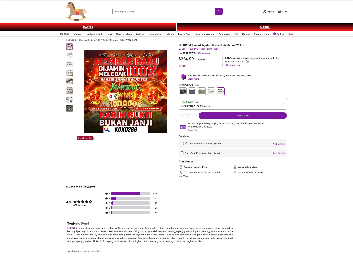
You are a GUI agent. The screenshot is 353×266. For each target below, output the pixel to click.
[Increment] (194, 117)
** (234, 123)
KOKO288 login (110, 39)
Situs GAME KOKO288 (89, 39)
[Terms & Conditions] (247, 61)
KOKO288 (71, 39)
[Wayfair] (76, 11)
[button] (125, 91)
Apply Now (193, 129)
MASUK (265, 27)
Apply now (234, 64)
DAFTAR (88, 27)
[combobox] (164, 11)
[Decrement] (182, 117)
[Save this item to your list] (169, 48)
